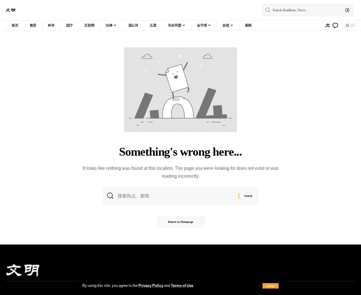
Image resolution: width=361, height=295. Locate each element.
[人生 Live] (11, 10)
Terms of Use (182, 285)
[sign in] (327, 25)
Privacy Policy (150, 285)
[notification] (335, 25)
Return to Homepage (180, 222)
